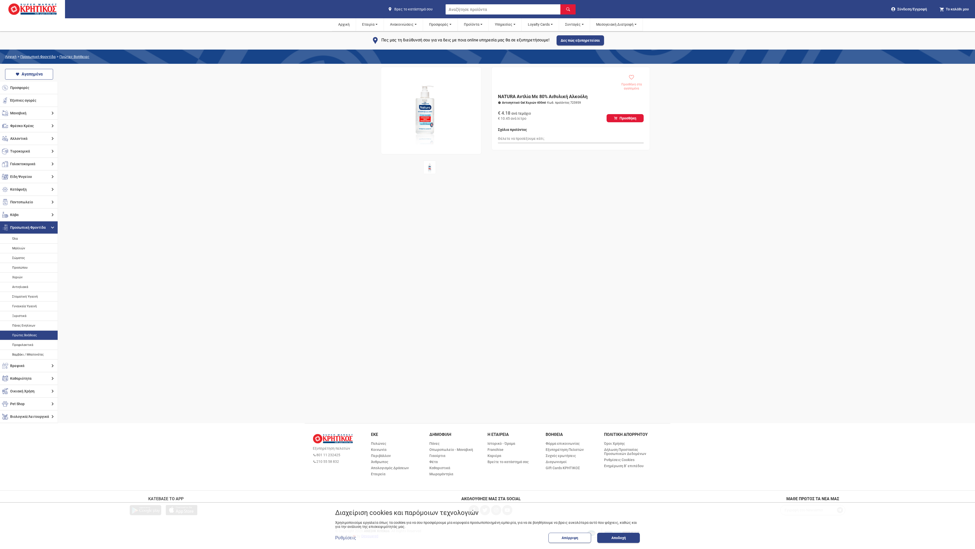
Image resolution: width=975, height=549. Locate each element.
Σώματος (18, 258)
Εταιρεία (378, 474)
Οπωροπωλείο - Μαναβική (451, 450)
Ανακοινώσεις (402, 24)
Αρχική (344, 24)
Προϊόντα (471, 24)
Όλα (15, 238)
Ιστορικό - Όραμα (501, 443)
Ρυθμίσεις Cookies (619, 460)
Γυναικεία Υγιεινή (24, 306)
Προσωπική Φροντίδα (38, 57)
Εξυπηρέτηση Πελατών (565, 450)
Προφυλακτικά (22, 345)
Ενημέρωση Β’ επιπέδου (624, 466)
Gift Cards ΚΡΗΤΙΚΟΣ (563, 468)
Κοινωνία (378, 450)
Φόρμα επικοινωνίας (563, 443)
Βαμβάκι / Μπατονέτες (28, 354)
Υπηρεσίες (503, 24)
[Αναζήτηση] (568, 9)
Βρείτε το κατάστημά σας (508, 462)
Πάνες (434, 443)
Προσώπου (20, 267)
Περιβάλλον (381, 456)
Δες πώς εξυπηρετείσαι (580, 40)
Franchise (495, 450)
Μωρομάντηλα (441, 474)
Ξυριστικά (19, 316)
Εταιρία (368, 24)
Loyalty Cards (539, 24)
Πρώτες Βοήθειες (74, 57)
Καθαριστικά (439, 468)
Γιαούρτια (437, 456)
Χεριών (17, 277)
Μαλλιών (18, 248)
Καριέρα (494, 456)
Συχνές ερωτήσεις (561, 456)
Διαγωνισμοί (556, 462)
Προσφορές (438, 24)
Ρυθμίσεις (345, 538)
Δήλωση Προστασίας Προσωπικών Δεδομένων (625, 452)
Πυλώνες (378, 443)
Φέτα (433, 462)
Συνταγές (573, 24)
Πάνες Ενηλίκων (23, 325)
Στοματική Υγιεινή (25, 296)
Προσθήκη (628, 118)
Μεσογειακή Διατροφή (614, 24)
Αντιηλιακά (20, 287)
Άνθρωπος (379, 462)
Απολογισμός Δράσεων (390, 468)
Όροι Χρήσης (614, 443)
